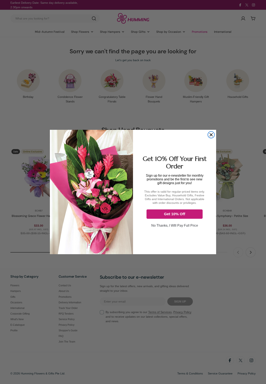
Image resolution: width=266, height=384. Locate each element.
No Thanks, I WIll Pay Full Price (174, 225)
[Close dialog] (211, 134)
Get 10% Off (174, 214)
